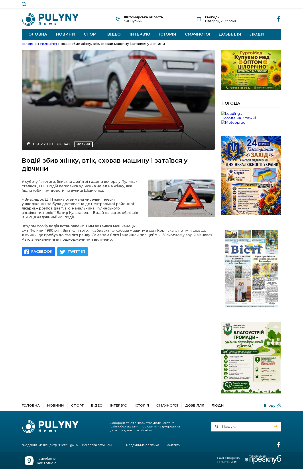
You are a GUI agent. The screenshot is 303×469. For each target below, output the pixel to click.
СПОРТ (91, 34)
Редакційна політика (142, 445)
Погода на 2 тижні (238, 118)
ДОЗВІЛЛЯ (230, 34)
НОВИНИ (65, 34)
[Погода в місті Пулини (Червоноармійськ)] (251, 114)
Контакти (173, 445)
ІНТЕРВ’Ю (140, 34)
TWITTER (76, 251)
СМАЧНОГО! (197, 34)
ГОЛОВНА (36, 34)
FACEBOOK (41, 251)
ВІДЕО (114, 34)
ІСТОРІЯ (167, 34)
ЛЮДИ (257, 34)
